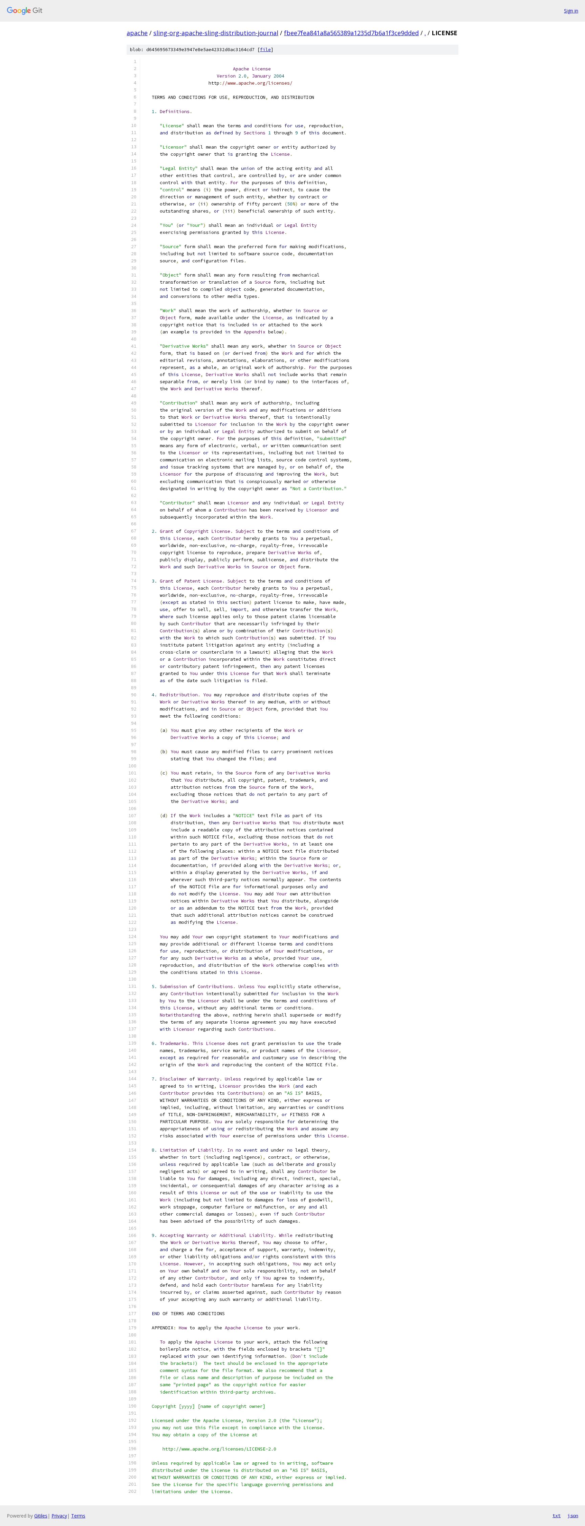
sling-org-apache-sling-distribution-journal (215, 33)
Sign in (571, 10)
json (572, 1515)
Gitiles (40, 1515)
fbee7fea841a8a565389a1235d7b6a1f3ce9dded (351, 33)
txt (556, 1515)
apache (137, 33)
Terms (78, 1515)
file (265, 49)
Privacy (59, 1515)
